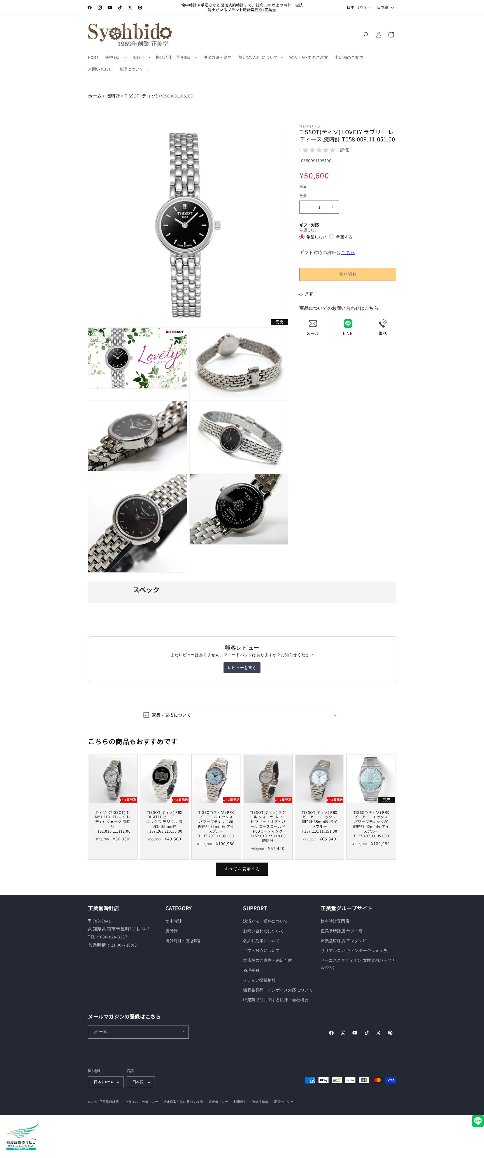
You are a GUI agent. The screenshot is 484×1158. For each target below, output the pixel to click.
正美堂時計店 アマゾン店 (344, 940)
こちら (348, 252)
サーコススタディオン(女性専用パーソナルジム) (358, 964)
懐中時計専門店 (335, 921)
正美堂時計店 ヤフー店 (342, 930)
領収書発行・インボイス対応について (278, 989)
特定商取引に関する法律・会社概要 (276, 999)
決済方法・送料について (265, 921)
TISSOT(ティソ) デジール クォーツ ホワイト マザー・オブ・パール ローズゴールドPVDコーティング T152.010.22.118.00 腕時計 (268, 826)
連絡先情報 (260, 1102)
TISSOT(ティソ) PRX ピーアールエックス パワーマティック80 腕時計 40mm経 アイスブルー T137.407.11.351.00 (371, 824)
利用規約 (240, 1102)
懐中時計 (174, 921)
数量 (303, 196)
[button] (115, 57)
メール (312, 333)
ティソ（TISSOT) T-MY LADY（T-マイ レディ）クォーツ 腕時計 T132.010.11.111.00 (113, 821)
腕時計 (113, 96)
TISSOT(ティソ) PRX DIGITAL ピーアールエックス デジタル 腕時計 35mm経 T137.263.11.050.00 (164, 821)
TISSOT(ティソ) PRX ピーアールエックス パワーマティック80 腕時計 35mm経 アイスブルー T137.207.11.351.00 (216, 824)
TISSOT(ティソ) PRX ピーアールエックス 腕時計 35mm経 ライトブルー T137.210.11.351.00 (319, 821)
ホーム (95, 96)
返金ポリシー (218, 1102)
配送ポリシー (284, 1102)
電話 (382, 333)
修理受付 (251, 970)
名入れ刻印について (261, 940)
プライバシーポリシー (141, 1102)
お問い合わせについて (263, 930)
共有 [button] (309, 293)
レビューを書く (242, 667)
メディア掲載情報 (259, 980)
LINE (347, 333)
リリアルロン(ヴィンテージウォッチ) (355, 950)
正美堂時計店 (109, 1102)
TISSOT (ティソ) (141, 96)
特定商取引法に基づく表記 (183, 1102)
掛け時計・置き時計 (184, 940)
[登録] (182, 1032)
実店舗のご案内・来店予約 (267, 960)
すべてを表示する (242, 869)
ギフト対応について (261, 950)
